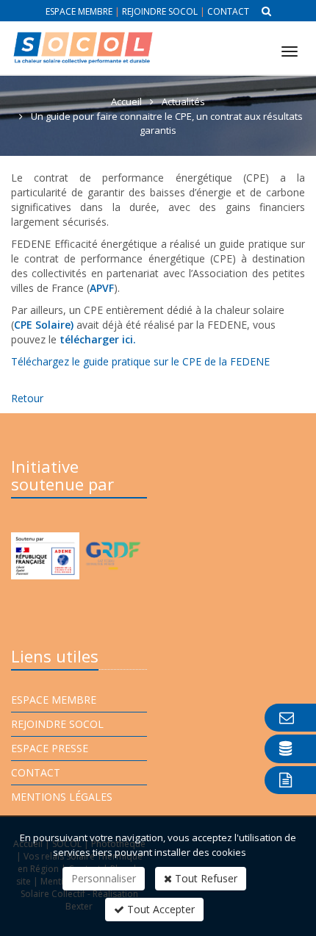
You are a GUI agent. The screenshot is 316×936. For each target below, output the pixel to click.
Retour (27, 398)
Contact (228, 11)
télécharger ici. (98, 339)
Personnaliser (103, 878)
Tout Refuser (204, 878)
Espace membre (79, 11)
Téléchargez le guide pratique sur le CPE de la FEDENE (140, 361)
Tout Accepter (159, 909)
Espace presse (49, 748)
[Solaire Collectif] (82, 36)
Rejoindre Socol (160, 11)
